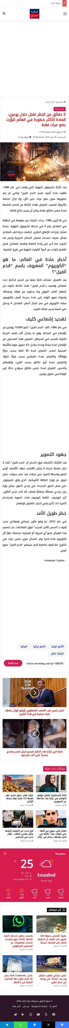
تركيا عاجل (57, 653)
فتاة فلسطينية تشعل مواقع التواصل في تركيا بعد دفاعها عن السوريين (51, 798)
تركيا (23, 646)
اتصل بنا (53, 1006)
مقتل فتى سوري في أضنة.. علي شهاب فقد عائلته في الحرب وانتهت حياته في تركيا (52, 834)
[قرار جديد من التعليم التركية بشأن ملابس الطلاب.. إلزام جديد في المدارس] (18, 819)
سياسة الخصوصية (39, 1006)
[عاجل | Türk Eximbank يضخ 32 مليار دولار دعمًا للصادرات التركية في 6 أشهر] (18, 963)
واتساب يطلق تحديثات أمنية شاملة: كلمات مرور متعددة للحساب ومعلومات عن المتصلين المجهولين (18, 941)
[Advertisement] (34, 59)
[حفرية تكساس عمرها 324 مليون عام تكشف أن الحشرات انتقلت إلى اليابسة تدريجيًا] (51, 924)
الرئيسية (60, 102)
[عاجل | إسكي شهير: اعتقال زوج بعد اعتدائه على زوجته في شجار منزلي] (51, 963)
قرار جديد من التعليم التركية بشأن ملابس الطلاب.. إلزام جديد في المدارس (19, 834)
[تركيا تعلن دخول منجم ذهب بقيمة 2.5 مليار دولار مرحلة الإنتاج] (18, 783)
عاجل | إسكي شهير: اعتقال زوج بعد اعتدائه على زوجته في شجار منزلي (52, 978)
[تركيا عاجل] (34, 14)
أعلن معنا (16, 1006)
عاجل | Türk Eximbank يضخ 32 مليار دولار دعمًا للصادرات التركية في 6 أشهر (18, 978)
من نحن (26, 1006)
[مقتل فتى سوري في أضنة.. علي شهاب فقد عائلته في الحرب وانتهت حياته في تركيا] (51, 819)
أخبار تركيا (50, 102)
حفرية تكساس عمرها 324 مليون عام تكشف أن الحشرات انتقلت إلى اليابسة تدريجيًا (51, 939)
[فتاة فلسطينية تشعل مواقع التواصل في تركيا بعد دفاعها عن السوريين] (51, 783)
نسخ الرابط (13, 663)
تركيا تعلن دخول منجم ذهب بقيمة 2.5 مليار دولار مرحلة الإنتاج (19, 798)
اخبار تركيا (38, 646)
